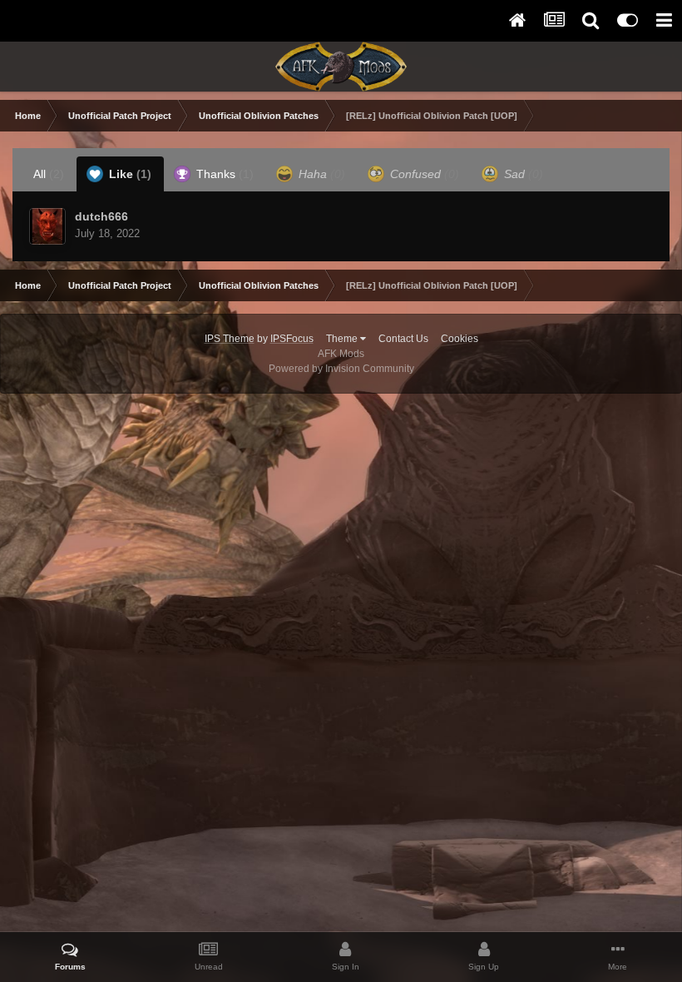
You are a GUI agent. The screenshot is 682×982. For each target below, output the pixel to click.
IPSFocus (292, 339)
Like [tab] (128, 174)
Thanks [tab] (223, 174)
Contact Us (403, 339)
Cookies (459, 339)
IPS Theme (230, 339)
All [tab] (48, 174)
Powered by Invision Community (341, 368)
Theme (343, 339)
